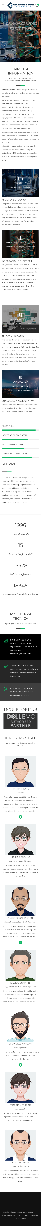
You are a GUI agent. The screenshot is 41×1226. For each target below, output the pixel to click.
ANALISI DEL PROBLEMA (21, 666)
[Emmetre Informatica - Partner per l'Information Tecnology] (20, 5)
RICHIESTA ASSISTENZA (21, 640)
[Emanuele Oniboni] (20, 1065)
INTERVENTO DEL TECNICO (22, 688)
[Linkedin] (20, 817)
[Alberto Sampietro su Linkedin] (20, 942)
